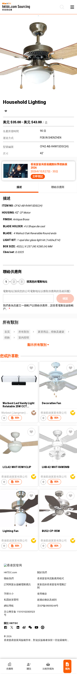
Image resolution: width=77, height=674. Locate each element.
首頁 (7, 331)
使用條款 (42, 593)
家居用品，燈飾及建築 (51, 331)
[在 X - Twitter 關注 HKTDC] (11, 627)
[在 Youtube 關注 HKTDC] (36, 627)
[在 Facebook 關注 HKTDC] (5, 627)
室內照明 (24, 337)
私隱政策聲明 (11, 599)
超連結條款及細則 (47, 599)
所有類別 (24, 331)
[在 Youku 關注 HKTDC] (42, 627)
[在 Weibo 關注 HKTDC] (24, 627)
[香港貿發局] (38, 567)
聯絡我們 (9, 578)
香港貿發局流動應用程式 (50, 578)
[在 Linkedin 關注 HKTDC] (18, 627)
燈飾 (7, 337)
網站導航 (9, 605)
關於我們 (42, 572)
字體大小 (9, 593)
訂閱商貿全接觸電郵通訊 (17, 584)
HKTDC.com (10, 572)
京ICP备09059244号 (47, 605)
